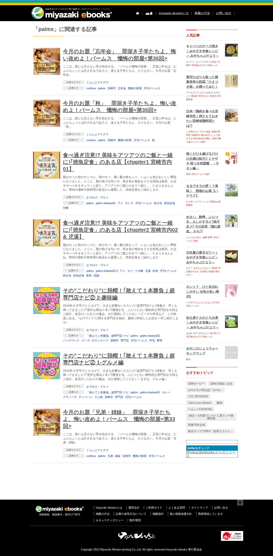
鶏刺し (208, 138)
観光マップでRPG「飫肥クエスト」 (210, 431)
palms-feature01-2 (107, 270)
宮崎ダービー (196, 383)
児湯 (148, 270)
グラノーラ (70, 397)
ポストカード (100, 340)
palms (102, 88)
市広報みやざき (198, 65)
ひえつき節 (205, 92)
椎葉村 (194, 96)
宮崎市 (111, 88)
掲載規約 (158, 513)
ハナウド (197, 201)
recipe (189, 333)
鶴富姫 (189, 99)
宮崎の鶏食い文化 (221, 383)
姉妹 (118, 456)
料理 (188, 174)
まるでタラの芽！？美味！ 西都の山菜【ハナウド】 (202, 190)
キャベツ (190, 62)
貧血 (195, 241)
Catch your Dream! (199, 402)
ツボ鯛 (139, 270)
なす (195, 333)
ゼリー (189, 268)
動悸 (210, 237)
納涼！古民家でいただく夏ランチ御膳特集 (211, 417)
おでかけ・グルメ (97, 197)
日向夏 (203, 271)
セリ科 (189, 201)
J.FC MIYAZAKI (198, 396)
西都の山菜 (215, 201)
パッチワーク (71, 340)
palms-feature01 (106, 203)
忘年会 (122, 88)
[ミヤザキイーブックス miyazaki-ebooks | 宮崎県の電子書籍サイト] (71, 19)
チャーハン (86, 397)
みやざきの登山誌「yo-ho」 (205, 390)
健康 (205, 237)
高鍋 (96, 275)
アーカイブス (192, 92)
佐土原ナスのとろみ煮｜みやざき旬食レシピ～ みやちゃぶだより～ (202, 322)
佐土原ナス (215, 333)
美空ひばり (204, 96)
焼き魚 (158, 203)
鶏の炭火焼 (198, 138)
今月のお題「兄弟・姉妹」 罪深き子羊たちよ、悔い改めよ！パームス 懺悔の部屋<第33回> (119, 419)
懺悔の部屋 (135, 88)
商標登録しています (210, 513)
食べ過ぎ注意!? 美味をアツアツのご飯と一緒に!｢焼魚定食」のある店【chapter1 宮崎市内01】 (118, 162)
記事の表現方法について (131, 513)
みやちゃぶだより (202, 268)
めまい (199, 237)
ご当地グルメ (192, 131)
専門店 (125, 340)
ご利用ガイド (154, 507)
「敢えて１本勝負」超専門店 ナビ (107, 335)
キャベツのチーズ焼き (206, 62)
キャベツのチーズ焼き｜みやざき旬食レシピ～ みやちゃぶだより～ (202, 50)
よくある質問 (176, 507)
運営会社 (133, 507)
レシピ (206, 201)
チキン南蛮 (205, 131)
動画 (219, 402)
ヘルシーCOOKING (200, 409)
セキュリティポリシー (109, 520)
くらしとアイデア (97, 82)
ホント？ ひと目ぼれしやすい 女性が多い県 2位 (202, 291)
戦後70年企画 (196, 424)
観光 (188, 359)
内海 (155, 270)
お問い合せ (223, 13)
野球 (159, 340)
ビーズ (85, 340)
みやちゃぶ (203, 333)
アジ (120, 203)
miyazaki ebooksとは (174, 13)
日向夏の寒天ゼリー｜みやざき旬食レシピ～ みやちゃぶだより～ (202, 257)
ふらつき (190, 237)
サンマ (129, 203)
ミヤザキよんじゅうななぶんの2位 (202, 302)
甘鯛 (65, 207)
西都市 (189, 205)
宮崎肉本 (195, 135)
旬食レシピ (212, 65)
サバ (130, 270)
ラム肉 (98, 397)
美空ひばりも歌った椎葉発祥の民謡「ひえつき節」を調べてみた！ (202, 81)
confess (91, 88)
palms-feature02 (150, 335)
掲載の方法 (202, 13)
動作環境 (135, 520)
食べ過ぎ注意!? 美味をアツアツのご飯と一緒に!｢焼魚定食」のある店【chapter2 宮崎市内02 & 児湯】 (120, 230)
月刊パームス (152, 88)
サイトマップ (199, 507)
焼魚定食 (169, 203)
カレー (166, 392)
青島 (89, 275)
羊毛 (152, 340)
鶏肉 (207, 174)
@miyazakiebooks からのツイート (211, 454)
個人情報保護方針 (181, 513)
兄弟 (110, 456)
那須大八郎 (215, 96)
